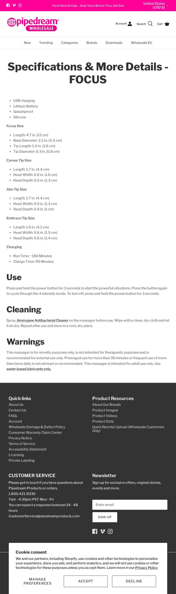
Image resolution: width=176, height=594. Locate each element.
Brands (91, 43)
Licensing (16, 455)
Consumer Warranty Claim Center (35, 433)
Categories (67, 41)
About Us (16, 405)
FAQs (13, 416)
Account (15, 421)
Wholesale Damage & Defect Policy (37, 427)
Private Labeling (22, 460)
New (27, 43)
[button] (37, 581)
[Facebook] (8, 5)
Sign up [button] (105, 517)
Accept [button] (86, 581)
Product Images (105, 410)
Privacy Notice (20, 438)
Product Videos (104, 416)
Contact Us (17, 410)
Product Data (103, 421)
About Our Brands (106, 405)
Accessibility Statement (27, 449)
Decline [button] (134, 581)
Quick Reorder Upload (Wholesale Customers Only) (128, 429)
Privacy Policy (146, 568)
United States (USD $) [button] (154, 5)
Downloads (114, 43)
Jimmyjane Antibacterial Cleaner (42, 320)
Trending (46, 43)
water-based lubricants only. (28, 369)
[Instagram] (20, 5)
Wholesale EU (141, 43)
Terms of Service (22, 444)
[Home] (33, 23)
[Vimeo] (14, 5)
